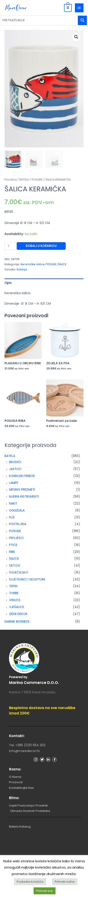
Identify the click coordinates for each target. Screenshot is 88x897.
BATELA (10, 456)
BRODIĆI (15, 462)
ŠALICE (14, 558)
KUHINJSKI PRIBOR (22, 476)
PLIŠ (12, 517)
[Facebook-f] (54, 759)
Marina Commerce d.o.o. (34, 682)
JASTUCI (15, 469)
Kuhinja (22, 269)
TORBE (14, 593)
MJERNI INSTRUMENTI (24, 496)
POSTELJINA (17, 524)
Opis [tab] (8, 283)
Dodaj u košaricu (41, 246)
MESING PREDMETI (22, 489)
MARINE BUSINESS (17, 621)
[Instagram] (35, 759)
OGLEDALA (17, 510)
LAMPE (13, 483)
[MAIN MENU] (79, 7)
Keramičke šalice (32, 264)
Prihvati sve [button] (44, 891)
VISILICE (14, 600)
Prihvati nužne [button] (65, 882)
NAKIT (13, 503)
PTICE (13, 545)
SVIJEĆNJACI (18, 572)
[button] (76, 37)
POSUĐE (15, 531)
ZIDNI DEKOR (18, 614)
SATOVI (14, 565)
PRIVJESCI (16, 538)
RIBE (12, 552)
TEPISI (13, 586)
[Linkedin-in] (48, 759)
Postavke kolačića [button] (30, 882)
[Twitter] (42, 759)
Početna (11, 179)
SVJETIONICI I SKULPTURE (27, 579)
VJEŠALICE (16, 607)
